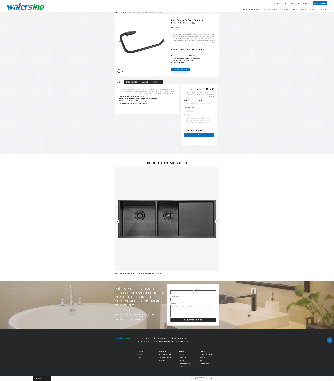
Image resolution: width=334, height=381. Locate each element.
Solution (311, 9)
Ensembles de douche (270, 9)
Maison (116, 12)
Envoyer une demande (193, 320)
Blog (285, 3)
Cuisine (294, 9)
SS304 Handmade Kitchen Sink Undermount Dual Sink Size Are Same (138, 273)
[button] (119, 41)
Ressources (276, 3)
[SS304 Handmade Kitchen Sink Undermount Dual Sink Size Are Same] (167, 218)
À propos (306, 3)
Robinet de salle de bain (251, 9)
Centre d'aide (295, 3)
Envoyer (199, 135)
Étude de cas (322, 9)
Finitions (303, 9)
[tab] (119, 82)
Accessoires (284, 9)
